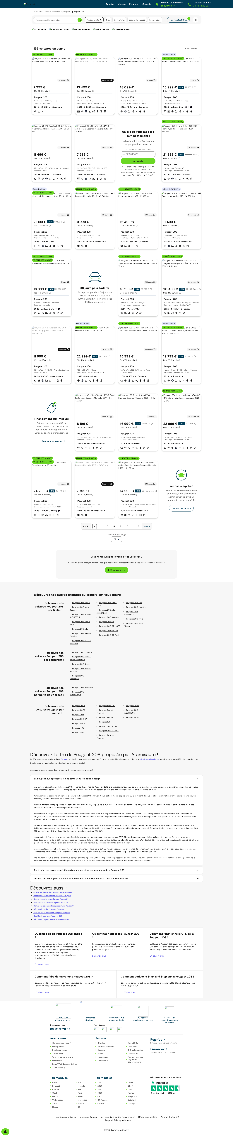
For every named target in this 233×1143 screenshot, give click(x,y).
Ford (80, 1093)
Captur (100, 1103)
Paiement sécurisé (169, 1117)
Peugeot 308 (78, 714)
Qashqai (132, 1103)
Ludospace (102, 1060)
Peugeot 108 (104, 722)
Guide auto (133, 1053)
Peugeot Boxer (132, 717)
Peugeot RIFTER (106, 717)
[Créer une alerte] (5, 1131)
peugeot (66, 11)
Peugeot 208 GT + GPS (109, 626)
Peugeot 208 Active (81, 602)
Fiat (79, 1082)
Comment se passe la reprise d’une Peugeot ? (53, 906)
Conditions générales (65, 1117)
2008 (100, 1086)
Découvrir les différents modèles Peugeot (52, 895)
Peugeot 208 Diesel (81, 664)
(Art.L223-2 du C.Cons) (142, 175)
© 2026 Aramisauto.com (116, 1130)
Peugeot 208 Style (134, 619)
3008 (100, 1093)
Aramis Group (58, 1067)
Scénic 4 (132, 1100)
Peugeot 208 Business (109, 617)
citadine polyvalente (149, 759)
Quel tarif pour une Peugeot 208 (48, 916)
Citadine (101, 1043)
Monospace (102, 1057)
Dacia (55, 1096)
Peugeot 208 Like (134, 602)
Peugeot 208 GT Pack (109, 635)
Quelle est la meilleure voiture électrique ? (52, 892)
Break (100, 1053)
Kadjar (131, 1093)
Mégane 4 (132, 1096)
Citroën (55, 1089)
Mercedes (82, 1100)
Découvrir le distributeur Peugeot (48, 909)
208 (99, 1082)
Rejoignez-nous (59, 1050)
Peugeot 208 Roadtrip (136, 607)
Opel (54, 1093)
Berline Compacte (105, 1046)
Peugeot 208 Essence (82, 652)
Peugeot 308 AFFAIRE (109, 731)
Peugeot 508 (78, 732)
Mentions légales (88, 1117)
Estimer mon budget (52, 441)
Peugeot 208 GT (106, 621)
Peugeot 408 (78, 728)
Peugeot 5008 (78, 723)
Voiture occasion (52, 11)
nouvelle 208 (122, 840)
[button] (101, 20)
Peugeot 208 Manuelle (82, 687)
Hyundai (81, 1086)
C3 (98, 1096)
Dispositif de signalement (118, 1120)
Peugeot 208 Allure (81, 629)
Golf (130, 1089)
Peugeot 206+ (132, 705)
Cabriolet (132, 1046)
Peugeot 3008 (78, 710)
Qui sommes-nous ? (61, 1043)
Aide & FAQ (57, 1053)
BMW (80, 1096)
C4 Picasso (102, 1100)
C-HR (130, 1082)
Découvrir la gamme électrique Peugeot (51, 919)
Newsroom (57, 1060)
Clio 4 (130, 1086)
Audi (54, 1103)
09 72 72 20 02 (60, 1029)
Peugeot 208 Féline (54, 825)
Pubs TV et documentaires (64, 1064)
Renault (55, 1082)
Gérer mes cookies (147, 1117)
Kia (79, 1089)
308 (99, 1089)
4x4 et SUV (133, 1043)
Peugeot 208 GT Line (108, 630)
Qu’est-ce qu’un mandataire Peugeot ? (50, 899)
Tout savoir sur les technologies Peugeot (51, 912)
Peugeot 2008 (78, 705)
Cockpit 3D (150, 840)
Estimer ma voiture (181, 508)
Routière (101, 1050)
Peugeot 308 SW (80, 719)
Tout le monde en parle (62, 1057)
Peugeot (64, 759)
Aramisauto (37, 11)
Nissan (55, 1107)
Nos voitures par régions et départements (135, 1059)
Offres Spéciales (135, 1050)
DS (79, 1107)
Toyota (81, 1103)
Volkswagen (57, 1100)
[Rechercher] (80, 20)
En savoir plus (42, 964)
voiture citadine (67, 837)
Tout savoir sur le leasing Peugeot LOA (50, 902)
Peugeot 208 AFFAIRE (109, 726)
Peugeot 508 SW (107, 705)
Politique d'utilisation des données (117, 1117)
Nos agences (58, 1046)
